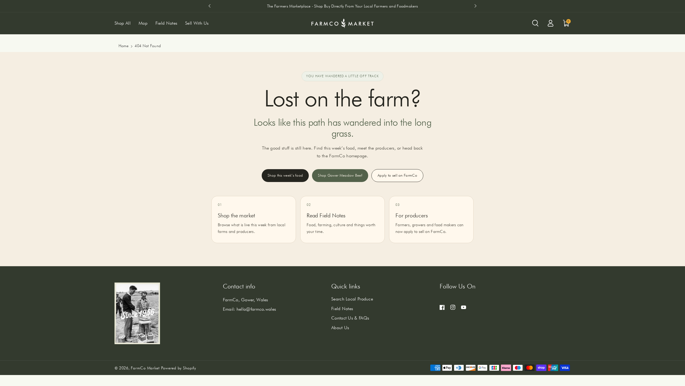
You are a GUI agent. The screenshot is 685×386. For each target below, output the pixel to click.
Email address (360, 209)
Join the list (392, 237)
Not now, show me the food (367, 263)
